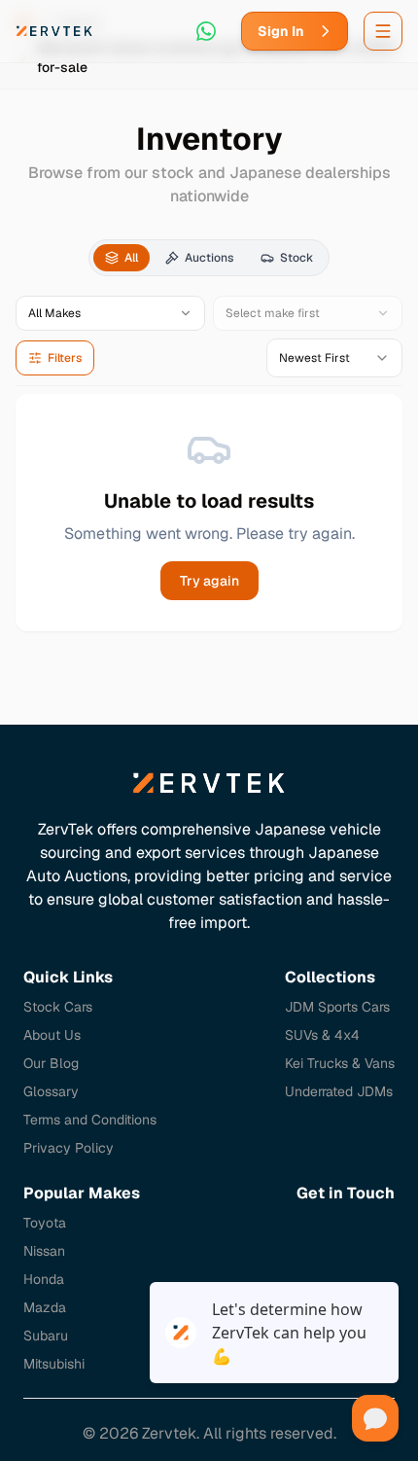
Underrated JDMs (339, 1091)
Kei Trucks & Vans (340, 1063)
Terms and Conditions (90, 1119)
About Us (52, 1035)
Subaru (45, 1335)
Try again (209, 580)
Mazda (44, 1307)
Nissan (44, 1251)
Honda (43, 1279)
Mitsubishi (54, 1363)
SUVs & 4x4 (322, 1035)
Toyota (44, 1222)
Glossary (51, 1091)
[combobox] (334, 358)
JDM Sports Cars (337, 1007)
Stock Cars (57, 1007)
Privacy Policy (68, 1148)
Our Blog (51, 1063)
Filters (65, 358)
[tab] (121, 257)
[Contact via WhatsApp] (206, 31)
